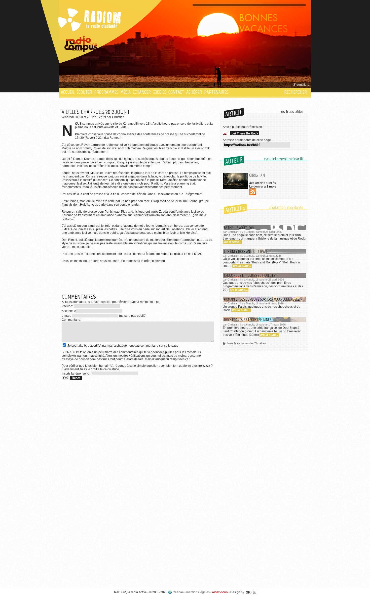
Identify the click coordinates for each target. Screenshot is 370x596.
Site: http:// (69, 311)
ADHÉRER (194, 92)
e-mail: (67, 315)
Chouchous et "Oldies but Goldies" (250, 275)
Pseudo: (68, 306)
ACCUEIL (68, 92)
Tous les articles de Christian (246, 343)
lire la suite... (232, 242)
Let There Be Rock (245, 133)
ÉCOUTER (84, 92)
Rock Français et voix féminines (247, 319)
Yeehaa (178, 592)
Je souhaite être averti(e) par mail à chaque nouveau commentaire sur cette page (122, 345)
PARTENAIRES (216, 92)
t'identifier (105, 302)
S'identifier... (301, 84)
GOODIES (159, 92)
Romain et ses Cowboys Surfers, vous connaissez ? (263, 299)
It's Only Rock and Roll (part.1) (247, 251)
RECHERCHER (295, 92)
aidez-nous (220, 592)
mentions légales (198, 592)
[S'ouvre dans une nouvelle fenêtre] (81, 44)
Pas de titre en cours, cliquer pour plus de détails (95, 84)
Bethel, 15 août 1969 (239, 227)
